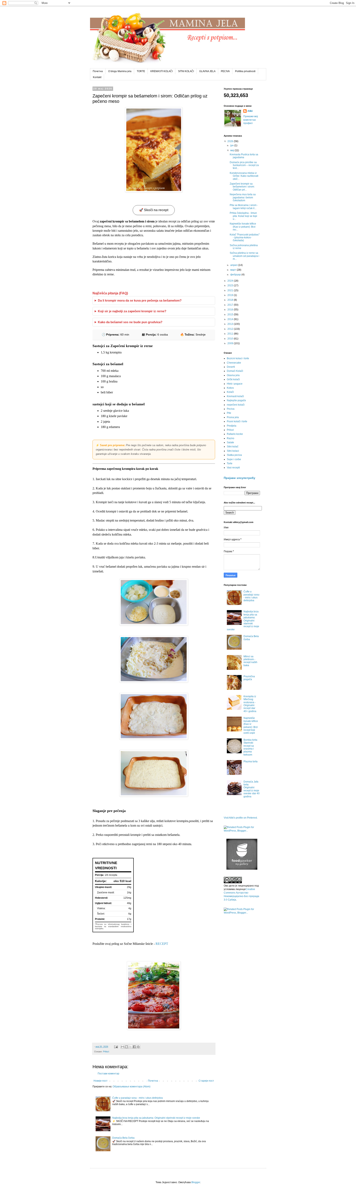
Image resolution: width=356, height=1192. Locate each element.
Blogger (195, 1182)
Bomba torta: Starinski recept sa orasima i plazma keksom (251, 747)
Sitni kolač (232, 446)
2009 (230, 343)
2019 (230, 295)
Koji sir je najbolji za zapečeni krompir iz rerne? (132, 311)
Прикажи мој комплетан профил (250, 120)
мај (232, 150)
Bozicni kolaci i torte (238, 358)
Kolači (230, 392)
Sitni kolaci (233, 450)
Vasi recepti (233, 467)
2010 (230, 338)
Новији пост (101, 1080)
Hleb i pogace (234, 383)
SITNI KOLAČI (186, 71)
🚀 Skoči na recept (153, 210)
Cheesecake (234, 362)
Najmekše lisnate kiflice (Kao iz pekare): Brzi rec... (243, 226)
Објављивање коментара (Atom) (131, 1086)
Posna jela (233, 417)
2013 (230, 324)
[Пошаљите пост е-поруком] (115, 1046)
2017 (230, 304)
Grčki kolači (233, 379)
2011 (230, 333)
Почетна (98, 71)
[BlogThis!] (126, 1047)
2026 (230, 141)
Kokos (230, 387)
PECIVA (225, 71)
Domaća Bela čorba (123, 1137)
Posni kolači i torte (237, 421)
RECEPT (162, 943)
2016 (230, 309)
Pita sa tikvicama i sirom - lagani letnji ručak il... (244, 206)
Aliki (250, 111)
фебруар (235, 274)
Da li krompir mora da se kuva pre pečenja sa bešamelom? (140, 300)
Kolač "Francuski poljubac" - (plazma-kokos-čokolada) (245, 237)
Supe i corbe (234, 459)
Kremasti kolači (235, 396)
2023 (230, 285)
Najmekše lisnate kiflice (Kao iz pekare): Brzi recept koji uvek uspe (251, 725)
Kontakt (97, 77)
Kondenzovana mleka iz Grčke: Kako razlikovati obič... (244, 176)
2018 (230, 299)
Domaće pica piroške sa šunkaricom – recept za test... (244, 165)
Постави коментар (108, 1073)
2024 (230, 280)
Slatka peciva (234, 455)
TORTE (141, 71)
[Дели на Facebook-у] (134, 1047)
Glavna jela (233, 375)
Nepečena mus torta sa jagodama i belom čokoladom (243, 197)
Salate (230, 442)
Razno (230, 438)
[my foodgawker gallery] (241, 868)
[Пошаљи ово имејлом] (123, 1047)
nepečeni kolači (236, 404)
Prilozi (106, 1051)
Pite (229, 413)
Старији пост (206, 1080)
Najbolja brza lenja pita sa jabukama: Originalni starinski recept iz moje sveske (156, 1117)
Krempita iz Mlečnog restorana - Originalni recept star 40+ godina (250, 704)
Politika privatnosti (245, 71)
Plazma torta (251, 761)
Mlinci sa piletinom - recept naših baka (250, 661)
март (233, 269)
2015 (230, 314)
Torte (229, 463)
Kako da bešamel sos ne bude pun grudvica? (130, 322)
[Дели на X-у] (130, 1047)
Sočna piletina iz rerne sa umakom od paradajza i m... (244, 256)
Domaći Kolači (235, 371)
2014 (230, 319)
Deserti (231, 366)
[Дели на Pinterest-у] (138, 1047)
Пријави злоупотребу (239, 478)
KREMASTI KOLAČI (161, 71)
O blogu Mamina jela (119, 71)
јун (232, 145)
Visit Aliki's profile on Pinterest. (241, 817)
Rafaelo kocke (235, 434)
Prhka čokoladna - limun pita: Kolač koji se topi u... (243, 216)
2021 (230, 290)
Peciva (230, 408)
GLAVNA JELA (207, 71)
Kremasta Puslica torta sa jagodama (244, 156)
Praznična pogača (249, 678)
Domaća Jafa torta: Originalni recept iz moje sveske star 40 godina (252, 789)
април (234, 265)
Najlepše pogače (236, 400)
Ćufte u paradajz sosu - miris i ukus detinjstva (137, 1097)
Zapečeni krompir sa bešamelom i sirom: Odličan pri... (242, 186)
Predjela (231, 425)
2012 (230, 329)
